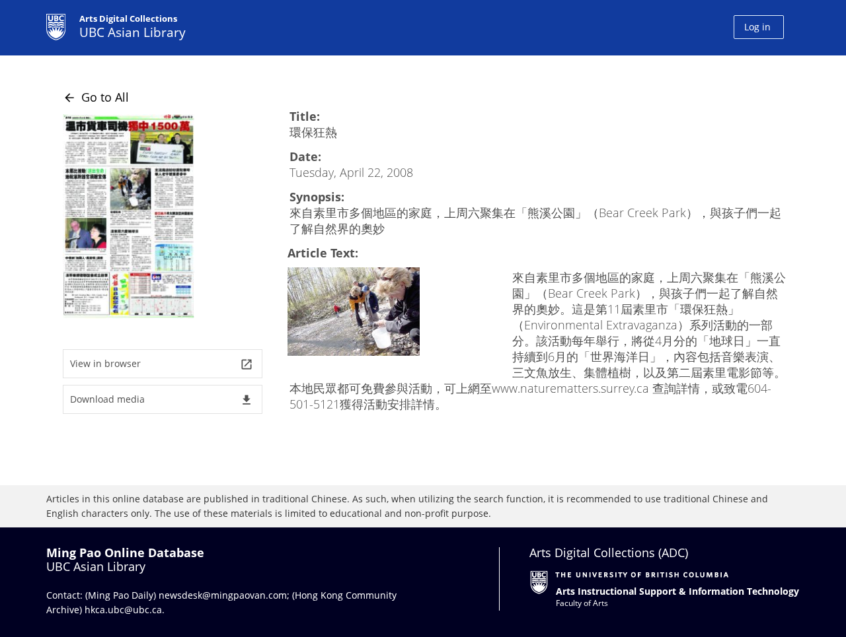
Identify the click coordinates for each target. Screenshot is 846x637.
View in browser (161, 364)
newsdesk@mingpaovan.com (223, 595)
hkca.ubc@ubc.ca (123, 609)
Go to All (96, 97)
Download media (161, 400)
